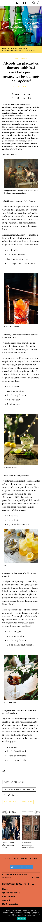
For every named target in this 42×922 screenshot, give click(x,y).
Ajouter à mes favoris (14, 782)
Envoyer (36, 878)
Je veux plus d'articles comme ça (19, 789)
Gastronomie (10, 802)
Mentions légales (10, 904)
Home (5, 889)
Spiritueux (27, 802)
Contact (6, 900)
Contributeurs (8, 897)
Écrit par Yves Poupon (21, 94)
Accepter (21, 918)
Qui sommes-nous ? (11, 893)
